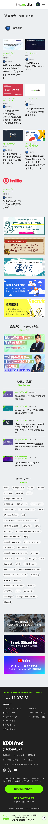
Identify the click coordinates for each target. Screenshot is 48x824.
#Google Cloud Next (11, 542)
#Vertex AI (8, 564)
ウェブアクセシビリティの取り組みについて (20, 764)
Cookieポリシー (30, 760)
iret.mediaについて (37, 712)
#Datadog (35, 575)
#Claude (17, 580)
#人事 (41, 509)
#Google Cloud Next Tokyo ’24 (15, 553)
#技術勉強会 (22, 547)
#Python (31, 586)
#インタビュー (29, 564)
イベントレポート (31, 53)
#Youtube (35, 553)
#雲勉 (37, 526)
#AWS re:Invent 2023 (31, 542)
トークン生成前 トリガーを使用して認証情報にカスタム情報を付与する (12, 158)
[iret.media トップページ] (15, 698)
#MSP (29, 493)
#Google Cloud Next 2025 (26, 596)
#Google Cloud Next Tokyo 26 (15, 575)
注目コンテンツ (9, 729)
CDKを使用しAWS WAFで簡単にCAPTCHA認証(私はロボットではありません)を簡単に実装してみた (12, 116)
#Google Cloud (18, 487)
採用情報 (31, 755)
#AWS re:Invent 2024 (12, 537)
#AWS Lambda (9, 569)
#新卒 (26, 537)
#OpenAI (7, 602)
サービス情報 (19, 755)
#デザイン (27, 526)
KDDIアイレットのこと (12, 708)
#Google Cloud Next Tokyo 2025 (28, 531)
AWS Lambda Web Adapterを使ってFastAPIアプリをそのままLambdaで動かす (13, 71)
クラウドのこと (8, 55)
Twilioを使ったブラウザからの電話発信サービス (12, 204)
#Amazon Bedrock (11, 515)
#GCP (42, 558)
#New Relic (28, 591)
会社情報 (6, 755)
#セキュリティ (36, 504)
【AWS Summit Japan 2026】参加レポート (35, 66)
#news (30, 487)
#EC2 (18, 591)
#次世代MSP (8, 547)
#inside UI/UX (9, 509)
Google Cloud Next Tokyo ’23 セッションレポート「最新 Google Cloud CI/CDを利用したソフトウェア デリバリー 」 (35, 162)
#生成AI (41, 487)
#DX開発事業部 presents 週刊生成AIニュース (21, 520)
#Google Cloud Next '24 (13, 498)
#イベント (8, 531)
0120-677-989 (24, 798)
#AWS (6, 487)
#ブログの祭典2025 (11, 526)
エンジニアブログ (9, 53)
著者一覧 (32, 708)
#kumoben (20, 558)
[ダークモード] (38, 4)
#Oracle (7, 580)
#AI (23, 515)
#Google (32, 558)
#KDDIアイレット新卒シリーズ (15, 504)
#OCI (18, 564)
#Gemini (19, 493)
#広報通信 (8, 591)
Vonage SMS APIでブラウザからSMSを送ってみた (34, 111)
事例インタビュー (10, 725)
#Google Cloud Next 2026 (13, 586)
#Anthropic (8, 596)
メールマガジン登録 (37, 716)
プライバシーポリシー (11, 760)
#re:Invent (8, 493)
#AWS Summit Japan (26, 509)
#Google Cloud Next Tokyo (29, 569)
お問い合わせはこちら (24, 788)
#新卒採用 (8, 558)
